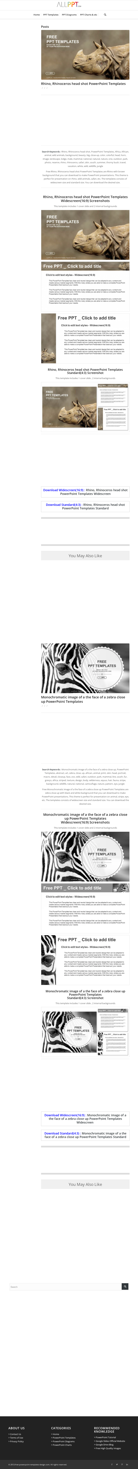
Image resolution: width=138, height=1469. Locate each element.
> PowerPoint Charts (61, 1444)
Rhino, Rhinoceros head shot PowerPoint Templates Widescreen (94, 492)
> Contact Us (14, 1434)
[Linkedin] (127, 1464)
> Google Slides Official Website (109, 1441)
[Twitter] (116, 1464)
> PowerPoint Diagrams (63, 1441)
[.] (100, 14)
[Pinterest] (122, 1464)
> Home (55, 1434)
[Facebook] (111, 1464)
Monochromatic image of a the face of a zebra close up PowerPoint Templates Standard (85, 1135)
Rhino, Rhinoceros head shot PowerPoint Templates (83, 83)
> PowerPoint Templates (63, 1437)
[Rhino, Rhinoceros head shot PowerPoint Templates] (85, 55)
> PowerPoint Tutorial (105, 1437)
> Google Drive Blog (103, 1444)
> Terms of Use (15, 1437)
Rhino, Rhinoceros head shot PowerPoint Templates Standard (93, 506)
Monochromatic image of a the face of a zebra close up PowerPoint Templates (83, 699)
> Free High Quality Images (107, 1448)
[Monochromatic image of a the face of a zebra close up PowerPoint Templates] (85, 668)
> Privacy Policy (16, 1441)
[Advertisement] (85, 120)
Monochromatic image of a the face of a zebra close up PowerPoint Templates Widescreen (87, 1118)
